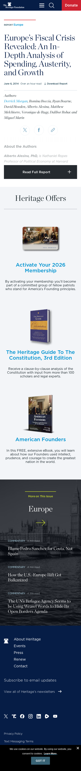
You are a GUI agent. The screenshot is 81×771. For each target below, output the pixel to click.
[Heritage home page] (7, 641)
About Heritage (27, 639)
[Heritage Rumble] (47, 717)
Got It (40, 760)
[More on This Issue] (40, 523)
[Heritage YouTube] (55, 717)
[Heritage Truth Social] (14, 717)
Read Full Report (36, 172)
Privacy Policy (13, 733)
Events (20, 646)
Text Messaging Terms (18, 741)
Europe (18, 24)
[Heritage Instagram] (30, 717)
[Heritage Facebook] (22, 717)
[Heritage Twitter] (6, 717)
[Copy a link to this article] (53, 130)
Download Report (57, 83)
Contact (21, 666)
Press (18, 653)
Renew (20, 659)
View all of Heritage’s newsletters (29, 692)
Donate (71, 5)
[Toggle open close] (68, 156)
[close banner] (77, 749)
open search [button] (51, 5)
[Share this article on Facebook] (39, 130)
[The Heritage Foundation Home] (13, 5)
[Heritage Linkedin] (39, 717)
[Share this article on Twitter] (25, 130)
